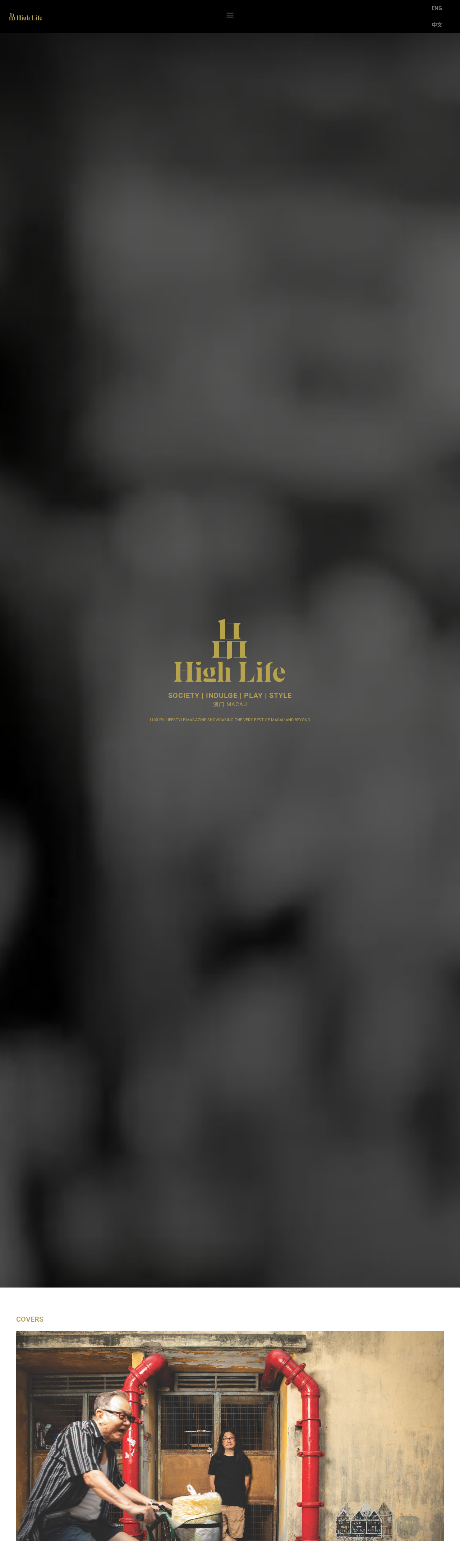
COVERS (29, 1319)
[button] (230, 15)
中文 (437, 25)
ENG (437, 8)
